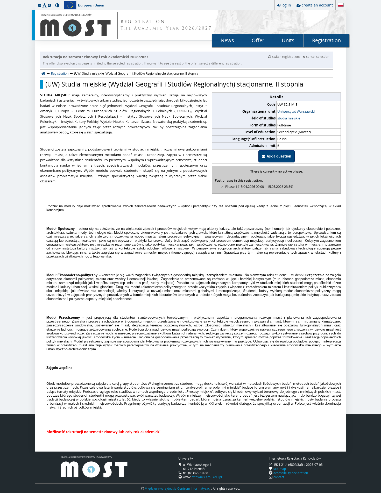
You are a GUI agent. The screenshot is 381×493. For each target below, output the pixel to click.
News (227, 40)
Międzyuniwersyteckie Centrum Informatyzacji (178, 488)
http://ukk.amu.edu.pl (207, 477)
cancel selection (317, 56)
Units (288, 40)
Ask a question (278, 156)
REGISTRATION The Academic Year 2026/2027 (166, 25)
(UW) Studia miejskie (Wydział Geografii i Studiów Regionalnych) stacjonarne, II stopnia (174, 84)
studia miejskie (288, 118)
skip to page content (1, 1)
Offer (258, 40)
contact (278, 477)
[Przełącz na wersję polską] (340, 5)
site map (279, 469)
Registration (326, 40)
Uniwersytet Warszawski (296, 111)
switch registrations (286, 56)
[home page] (43, 73)
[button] (39, 5)
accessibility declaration (290, 473)
